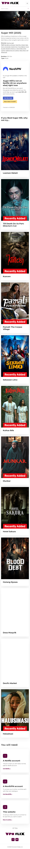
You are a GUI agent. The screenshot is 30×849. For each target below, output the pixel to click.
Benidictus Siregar (9, 45)
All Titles (15, 828)
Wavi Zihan (23, 50)
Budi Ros (18, 45)
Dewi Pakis (19, 48)
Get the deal (8, 98)
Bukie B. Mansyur (11, 48)
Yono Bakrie (21, 47)
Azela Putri (14, 47)
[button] (27, 3)
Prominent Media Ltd (17, 847)
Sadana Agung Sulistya (12, 50)
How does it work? (10, 101)
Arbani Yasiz (24, 45)
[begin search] (28, 8)
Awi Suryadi (10, 43)
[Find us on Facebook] (13, 839)
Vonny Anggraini (6, 47)
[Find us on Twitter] (16, 839)
